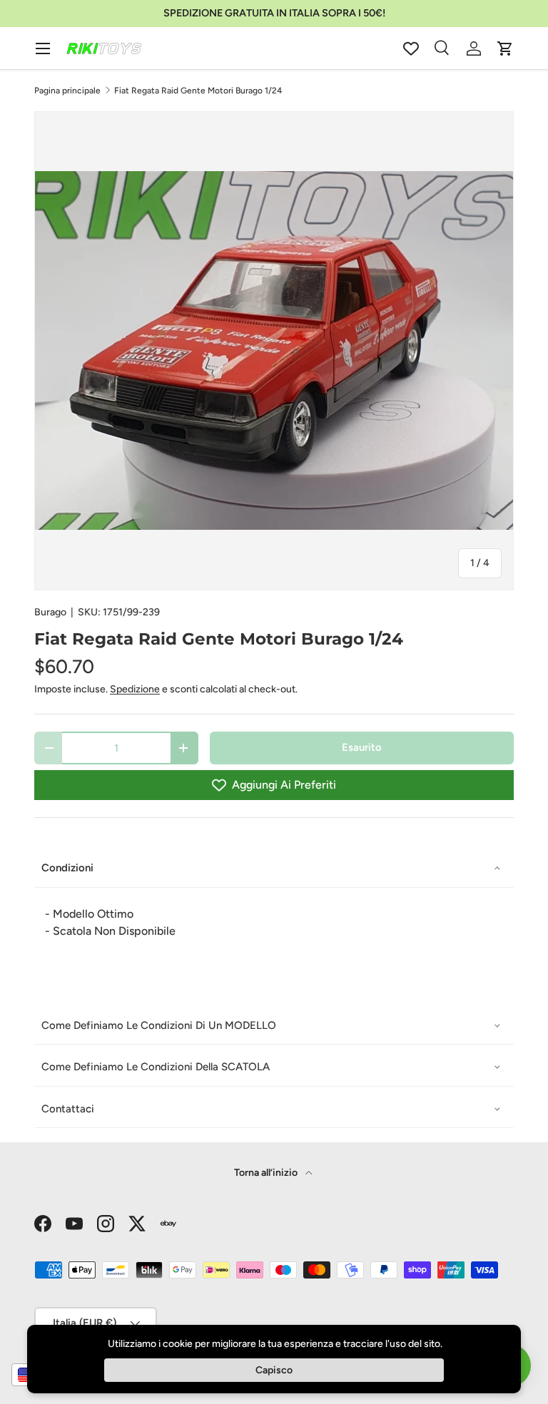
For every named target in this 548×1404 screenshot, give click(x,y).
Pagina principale (67, 90)
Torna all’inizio (267, 1173)
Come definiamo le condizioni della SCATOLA (155, 1066)
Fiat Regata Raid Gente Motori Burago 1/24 (198, 90)
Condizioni (67, 867)
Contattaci (67, 1108)
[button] (505, 48)
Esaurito (362, 747)
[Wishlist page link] (411, 48)
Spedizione (135, 689)
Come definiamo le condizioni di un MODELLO (158, 1025)
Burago (50, 612)
